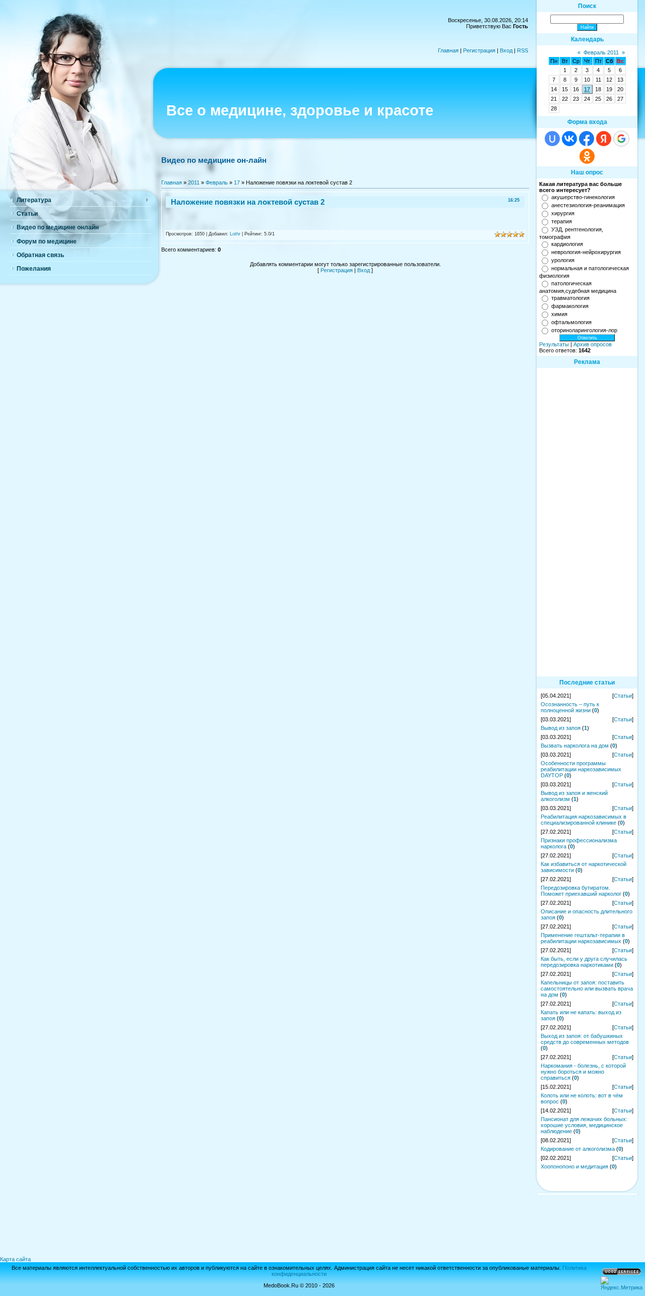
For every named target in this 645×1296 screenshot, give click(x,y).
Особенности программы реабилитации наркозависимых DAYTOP (581, 769)
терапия (561, 221)
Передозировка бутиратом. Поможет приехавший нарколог (581, 891)
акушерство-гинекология (583, 197)
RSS (522, 50)
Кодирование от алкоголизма (578, 1149)
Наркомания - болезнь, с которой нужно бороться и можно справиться (583, 1072)
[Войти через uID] (552, 138)
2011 (194, 182)
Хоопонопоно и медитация (574, 1166)
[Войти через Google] (621, 139)
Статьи (623, 696)
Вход (506, 50)
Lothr (235, 233)
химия (559, 314)
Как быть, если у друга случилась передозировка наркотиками (584, 962)
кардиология (567, 244)
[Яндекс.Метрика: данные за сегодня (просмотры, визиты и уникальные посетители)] (621, 1283)
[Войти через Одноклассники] (587, 156)
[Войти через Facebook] (586, 138)
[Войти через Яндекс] (603, 138)
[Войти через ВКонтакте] (569, 138)
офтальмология (571, 322)
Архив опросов (592, 344)
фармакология (570, 306)
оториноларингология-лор (584, 330)
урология (562, 260)
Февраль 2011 (601, 52)
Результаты (554, 344)
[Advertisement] (587, 522)
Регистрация (479, 50)
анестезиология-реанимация (588, 205)
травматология (570, 298)
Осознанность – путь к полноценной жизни (570, 707)
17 (237, 182)
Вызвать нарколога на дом (575, 746)
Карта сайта (15, 1259)
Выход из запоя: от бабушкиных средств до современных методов (585, 1039)
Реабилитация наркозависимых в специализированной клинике (583, 820)
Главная (448, 50)
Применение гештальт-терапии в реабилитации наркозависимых (583, 938)
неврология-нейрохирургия (586, 252)
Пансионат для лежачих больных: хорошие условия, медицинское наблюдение (584, 1125)
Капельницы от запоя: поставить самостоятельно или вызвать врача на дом (587, 988)
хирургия (562, 213)
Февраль (217, 182)
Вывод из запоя (560, 728)
